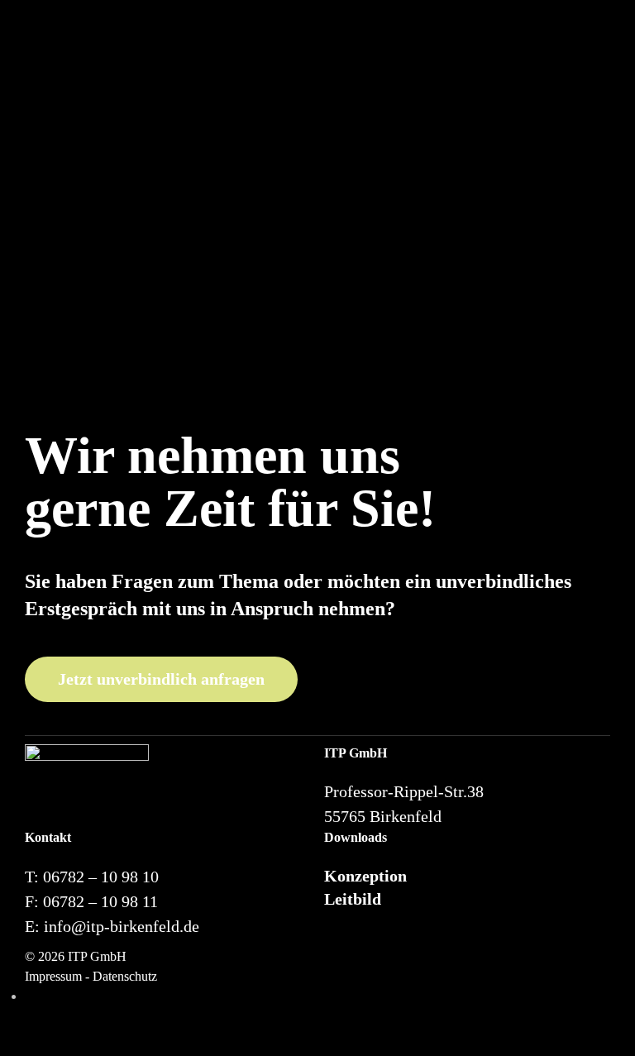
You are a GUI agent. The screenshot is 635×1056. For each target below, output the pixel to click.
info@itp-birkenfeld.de (121, 926)
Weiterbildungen (411, 55)
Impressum (53, 976)
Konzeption (365, 876)
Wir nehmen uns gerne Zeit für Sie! (230, 482)
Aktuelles (528, 55)
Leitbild (352, 899)
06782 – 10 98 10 (101, 876)
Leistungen (234, 55)
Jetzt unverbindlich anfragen (161, 679)
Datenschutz (125, 976)
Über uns (312, 55)
